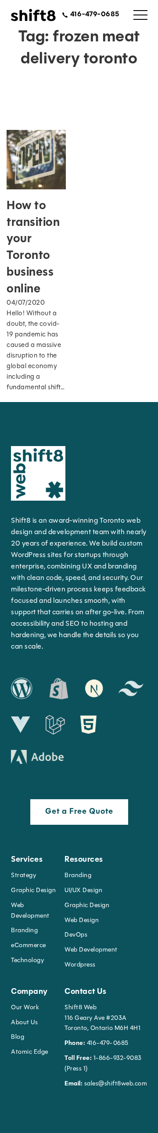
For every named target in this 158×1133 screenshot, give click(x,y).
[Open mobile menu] (140, 14)
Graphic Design (33, 890)
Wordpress (80, 965)
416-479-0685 (97, 1043)
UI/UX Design (83, 890)
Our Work (25, 1007)
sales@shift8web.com (106, 1084)
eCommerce (28, 945)
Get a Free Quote (79, 812)
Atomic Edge (29, 1052)
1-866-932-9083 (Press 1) (103, 1063)
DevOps (76, 935)
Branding (24, 930)
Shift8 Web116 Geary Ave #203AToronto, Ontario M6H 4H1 (102, 1018)
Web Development (91, 950)
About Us (24, 1022)
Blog (17, 1037)
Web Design (82, 920)
